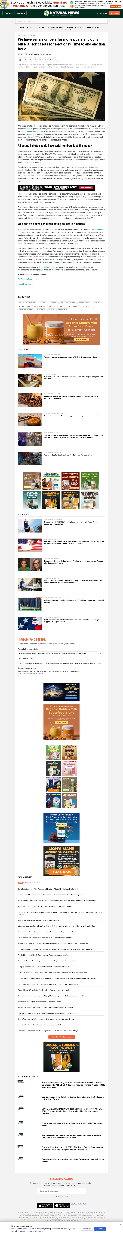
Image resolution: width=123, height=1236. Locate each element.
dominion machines (60, 65)
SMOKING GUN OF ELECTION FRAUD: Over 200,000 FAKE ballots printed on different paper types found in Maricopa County (74, 542)
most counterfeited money (32, 131)
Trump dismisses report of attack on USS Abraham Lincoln (39, 1002)
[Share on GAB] (40, 59)
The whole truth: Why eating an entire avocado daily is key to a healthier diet (46, 961)
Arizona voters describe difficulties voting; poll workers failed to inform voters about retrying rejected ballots (73, 582)
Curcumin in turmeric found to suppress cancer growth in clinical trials (72, 416)
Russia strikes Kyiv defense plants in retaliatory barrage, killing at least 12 (45, 932)
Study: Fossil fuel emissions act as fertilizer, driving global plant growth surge (46, 1019)
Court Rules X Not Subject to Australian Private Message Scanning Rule (45, 938)
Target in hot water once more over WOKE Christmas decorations (70, 357)
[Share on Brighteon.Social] (20, 59)
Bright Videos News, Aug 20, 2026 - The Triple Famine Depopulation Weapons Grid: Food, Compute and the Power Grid (72, 1148)
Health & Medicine (55, 27)
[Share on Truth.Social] (45, 59)
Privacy (66, 1212)
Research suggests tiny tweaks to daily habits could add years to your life (45, 1007)
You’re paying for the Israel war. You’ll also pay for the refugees (69, 455)
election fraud (73, 65)
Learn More (87, 1229)
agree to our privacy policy (33, 1231)
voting (82, 67)
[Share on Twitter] (30, 59)
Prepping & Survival (94, 27)
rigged (32, 67)
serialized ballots (64, 67)
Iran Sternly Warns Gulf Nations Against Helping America (39, 920)
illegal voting (91, 65)
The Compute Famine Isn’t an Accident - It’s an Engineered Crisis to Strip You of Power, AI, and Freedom (57, 900)
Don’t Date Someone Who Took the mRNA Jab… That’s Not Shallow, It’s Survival (48, 889)
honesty (83, 65)
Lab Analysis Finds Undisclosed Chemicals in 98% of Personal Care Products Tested (49, 984)
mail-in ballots (39, 306)
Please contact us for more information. (31, 673)
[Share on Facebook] (25, 59)
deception (48, 65)
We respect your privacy (61, 1196)
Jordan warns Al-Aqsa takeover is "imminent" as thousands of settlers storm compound (50, 895)
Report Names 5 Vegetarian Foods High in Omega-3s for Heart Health (44, 990)
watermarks (89, 67)
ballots (41, 65)
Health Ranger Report (27, 1077)
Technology (66, 29)
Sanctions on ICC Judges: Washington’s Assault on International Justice (45, 906)
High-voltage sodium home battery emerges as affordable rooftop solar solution (47, 1013)
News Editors (57, 433)
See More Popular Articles (61, 1037)
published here (56, 1219)
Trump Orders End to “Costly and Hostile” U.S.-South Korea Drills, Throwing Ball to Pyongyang (53, 943)
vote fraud (75, 67)
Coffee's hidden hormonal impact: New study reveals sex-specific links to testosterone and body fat (55, 949)
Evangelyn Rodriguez (59, 413)
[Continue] (83, 1191)
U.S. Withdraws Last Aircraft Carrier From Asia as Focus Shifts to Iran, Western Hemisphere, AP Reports (57, 978)
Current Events (29, 35)
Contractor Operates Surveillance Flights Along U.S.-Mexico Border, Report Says (48, 1031)
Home (22, 27)
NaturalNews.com (25, 284)
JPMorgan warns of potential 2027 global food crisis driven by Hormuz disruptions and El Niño (52, 972)
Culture (41, 27)
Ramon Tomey (57, 354)
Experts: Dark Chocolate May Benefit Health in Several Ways (40, 1025)
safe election (40, 67)
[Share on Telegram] (35, 59)
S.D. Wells (35, 54)
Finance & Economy (74, 27)
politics (26, 67)
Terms (72, 1212)
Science (54, 29)
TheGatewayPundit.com (27, 279)
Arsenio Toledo (58, 394)
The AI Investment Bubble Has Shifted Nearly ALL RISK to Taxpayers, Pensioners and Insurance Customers (73, 1136)
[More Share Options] (55, 59)
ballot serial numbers (30, 65)
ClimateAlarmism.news (48, 267)
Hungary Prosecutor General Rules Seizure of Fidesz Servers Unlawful (44, 967)
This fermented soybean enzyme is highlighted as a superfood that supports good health (51, 996)
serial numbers (51, 67)
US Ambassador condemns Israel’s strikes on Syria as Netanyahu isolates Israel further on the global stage (57, 926)
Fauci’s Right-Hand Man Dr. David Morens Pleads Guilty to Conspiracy (44, 955)
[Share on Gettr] (50, 59)
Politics (30, 27)
